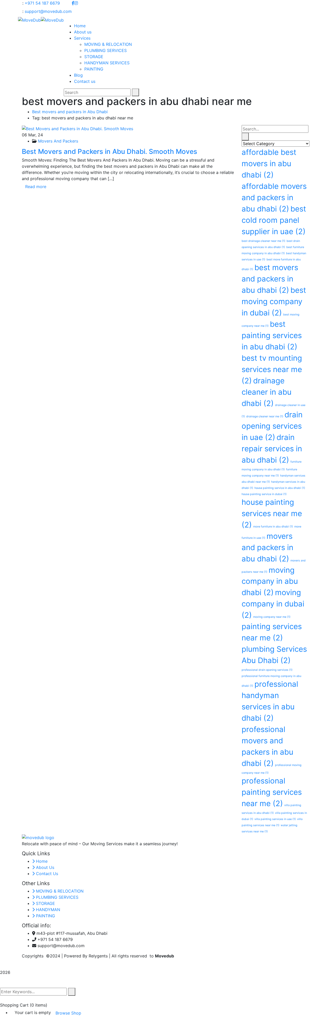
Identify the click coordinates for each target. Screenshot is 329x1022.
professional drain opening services (267, 670)
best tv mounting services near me (272, 369)
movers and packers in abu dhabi (267, 547)
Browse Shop (68, 1013)
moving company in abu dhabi (270, 581)
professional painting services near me (272, 792)
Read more (35, 186)
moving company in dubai (273, 604)
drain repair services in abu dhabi (272, 448)
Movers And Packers (58, 141)
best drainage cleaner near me (263, 241)
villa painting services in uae (275, 819)
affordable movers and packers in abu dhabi (274, 197)
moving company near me (271, 617)
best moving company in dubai (274, 301)
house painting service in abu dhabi (279, 488)
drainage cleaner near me (264, 416)
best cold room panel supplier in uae (274, 220)
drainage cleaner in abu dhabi (266, 392)
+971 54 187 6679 (42, 3)
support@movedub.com (48, 11)
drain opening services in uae (272, 426)
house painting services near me (272, 513)
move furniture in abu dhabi (273, 526)
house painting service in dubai (264, 494)
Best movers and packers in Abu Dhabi (70, 111)
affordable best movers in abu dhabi (269, 163)
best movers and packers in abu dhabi (270, 279)
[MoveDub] (29, 19)
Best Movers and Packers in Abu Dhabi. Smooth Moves (109, 151)
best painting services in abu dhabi (272, 335)
